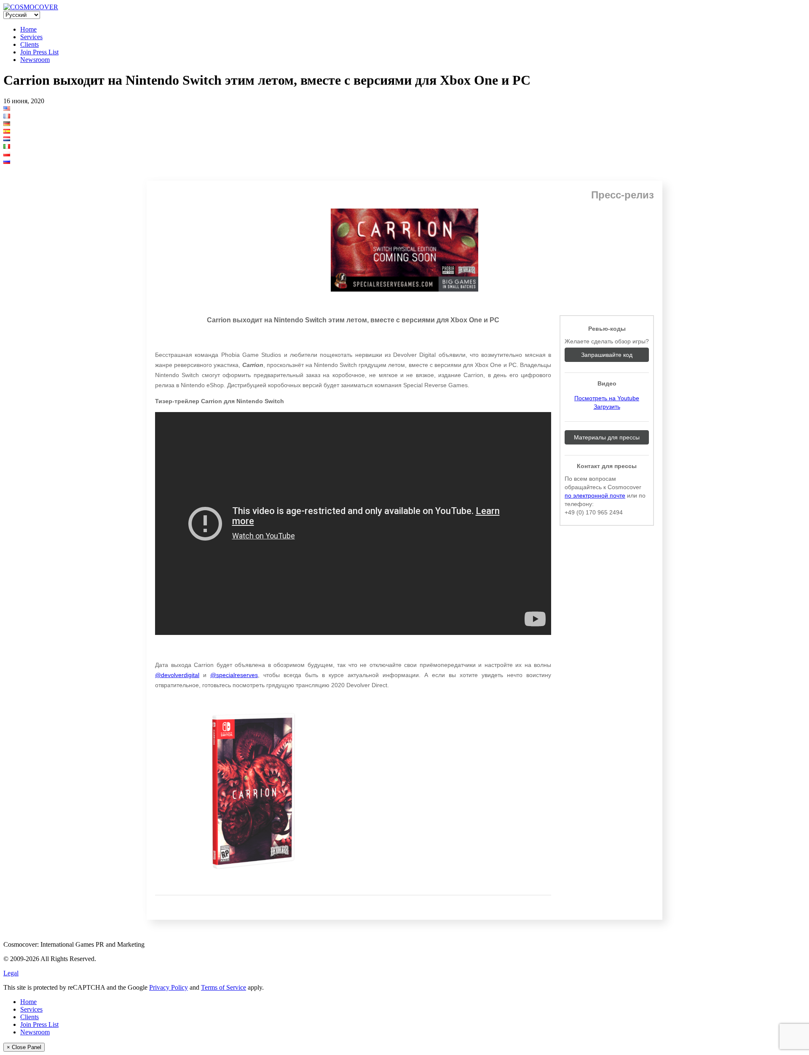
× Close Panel (24, 1047)
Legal (11, 973)
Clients (29, 44)
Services (31, 36)
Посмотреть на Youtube (606, 398)
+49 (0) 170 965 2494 (594, 512)
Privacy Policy (168, 987)
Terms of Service (223, 987)
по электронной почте (595, 495)
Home (28, 29)
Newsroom (35, 59)
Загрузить (607, 406)
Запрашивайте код (606, 354)
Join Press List (39, 52)
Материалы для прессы (607, 437)
